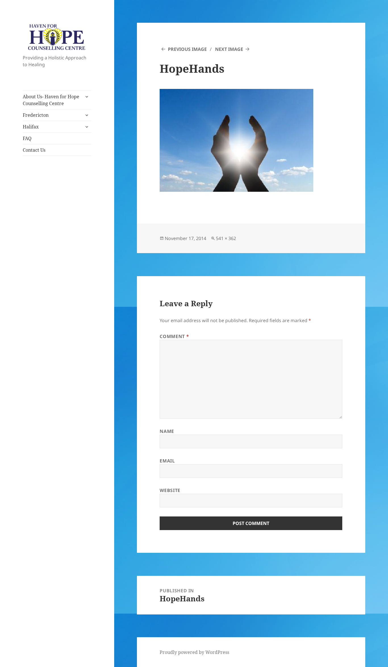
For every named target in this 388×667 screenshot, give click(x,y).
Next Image (229, 49)
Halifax (31, 127)
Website (170, 490)
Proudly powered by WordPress (194, 652)
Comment (174, 336)
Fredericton (36, 115)
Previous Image (187, 49)
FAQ (27, 138)
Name (167, 431)
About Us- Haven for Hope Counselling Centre (51, 100)
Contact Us (34, 150)
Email (167, 461)
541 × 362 (226, 238)
